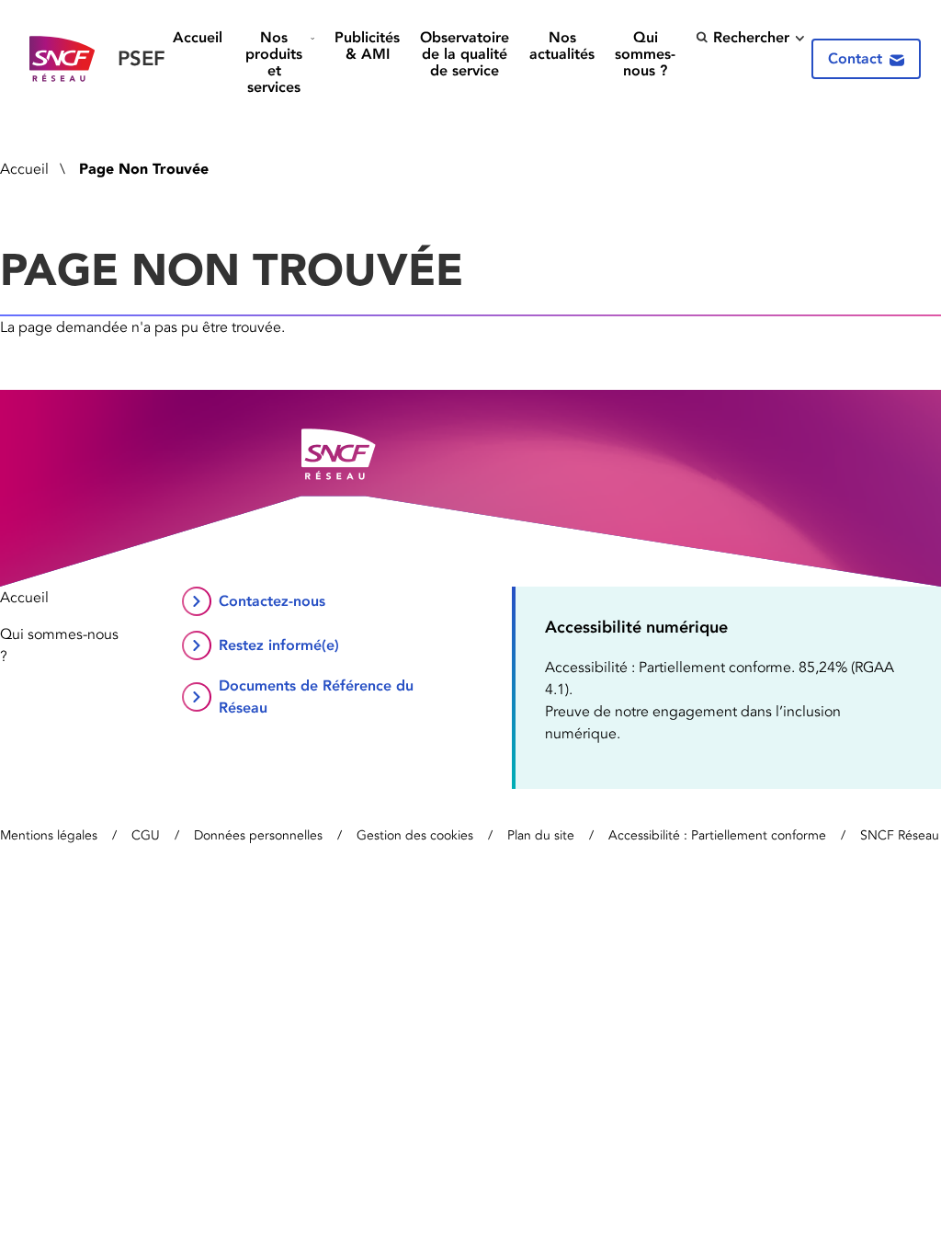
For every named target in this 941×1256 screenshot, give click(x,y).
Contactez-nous (272, 601)
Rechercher (751, 37)
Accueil (197, 37)
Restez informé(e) (279, 645)
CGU (145, 835)
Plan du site (540, 835)
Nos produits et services (273, 62)
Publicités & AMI (367, 46)
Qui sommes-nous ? (645, 54)
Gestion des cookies (415, 835)
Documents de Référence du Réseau (316, 696)
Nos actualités (562, 46)
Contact (855, 58)
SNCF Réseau (899, 835)
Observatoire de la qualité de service (464, 54)
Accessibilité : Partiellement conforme (717, 835)
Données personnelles (258, 835)
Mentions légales (48, 835)
